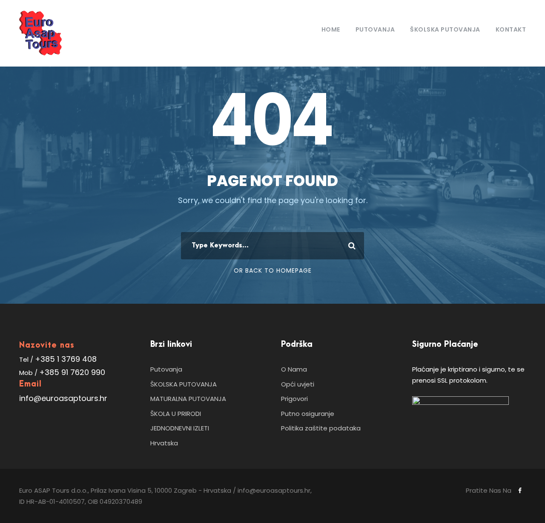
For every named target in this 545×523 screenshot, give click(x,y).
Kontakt (511, 29)
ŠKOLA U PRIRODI (175, 413)
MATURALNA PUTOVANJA (188, 398)
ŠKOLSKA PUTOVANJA (183, 384)
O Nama (294, 369)
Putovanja (375, 29)
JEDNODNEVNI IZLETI (179, 428)
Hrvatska (164, 443)
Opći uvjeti (297, 384)
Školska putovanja (445, 29)
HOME (330, 29)
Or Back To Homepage (273, 270)
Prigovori (294, 398)
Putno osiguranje (307, 413)
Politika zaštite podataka (321, 428)
